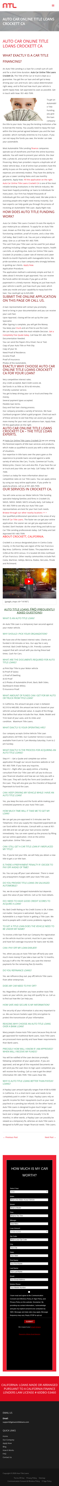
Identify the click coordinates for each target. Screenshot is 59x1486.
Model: (12, 1204)
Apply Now (7, 1443)
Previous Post (10, 1137)
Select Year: (14, 1188)
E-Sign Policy (46, 1481)
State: (12, 1252)
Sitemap (42, 1478)
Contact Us (7, 1457)
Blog (4, 1446)
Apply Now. (28, 265)
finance (34, 148)
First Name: (14, 1260)
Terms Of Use (19, 1478)
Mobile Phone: (15, 1284)
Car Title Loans (16, 519)
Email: (12, 1276)
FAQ (4, 1453)
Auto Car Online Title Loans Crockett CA (21, 183)
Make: (12, 1196)
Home (5, 1436)
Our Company (8, 1440)
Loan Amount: (15, 1228)
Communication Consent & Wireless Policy (24, 1481)
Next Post (50, 1137)
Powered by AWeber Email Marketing (29, 1334)
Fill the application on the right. (38, 179)
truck (18, 328)
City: (11, 1244)
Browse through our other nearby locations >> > (25, 512)
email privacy (36, 1327)
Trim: (12, 1212)
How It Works (8, 1450)
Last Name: (14, 1268)
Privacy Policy (31, 1478)
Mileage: (13, 1220)
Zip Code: (13, 1236)
